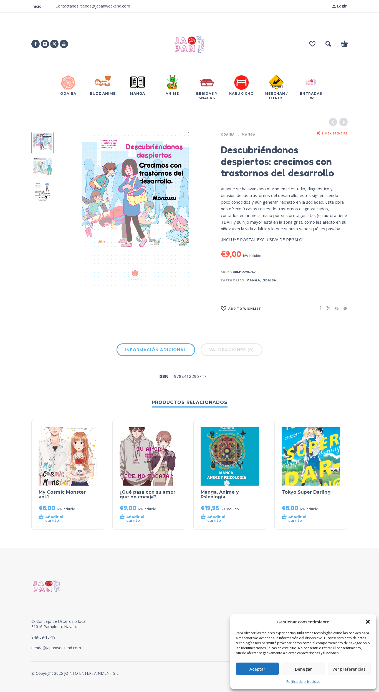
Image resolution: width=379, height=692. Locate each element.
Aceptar (257, 669)
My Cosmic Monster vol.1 (62, 494)
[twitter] (54, 44)
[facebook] (35, 44)
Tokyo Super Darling (306, 492)
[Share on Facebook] (318, 308)
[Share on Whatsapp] (343, 308)
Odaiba (228, 134)
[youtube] (64, 44)
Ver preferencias (349, 669)
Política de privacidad (303, 681)
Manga (249, 134)
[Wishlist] (312, 44)
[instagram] (45, 44)
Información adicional (155, 349)
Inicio (36, 6)
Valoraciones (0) (231, 349)
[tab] (155, 350)
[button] (368, 621)
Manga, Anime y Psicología (220, 494)
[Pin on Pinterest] (335, 308)
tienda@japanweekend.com (56, 647)
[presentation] (70, 208)
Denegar (303, 669)
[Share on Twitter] (327, 308)
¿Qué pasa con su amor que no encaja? (147, 494)
